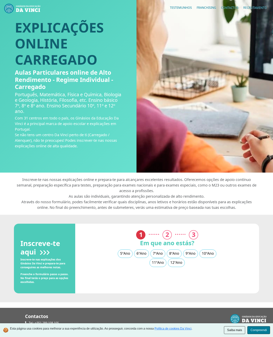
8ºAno (174, 253)
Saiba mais (234, 330)
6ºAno (141, 253)
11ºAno (158, 262)
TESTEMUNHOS (181, 8)
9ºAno (191, 253)
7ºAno (158, 253)
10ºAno (208, 253)
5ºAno (125, 253)
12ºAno (176, 262)
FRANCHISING (206, 8)
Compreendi (259, 330)
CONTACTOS (229, 8)
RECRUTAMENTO (255, 8)
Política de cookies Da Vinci (173, 328)
